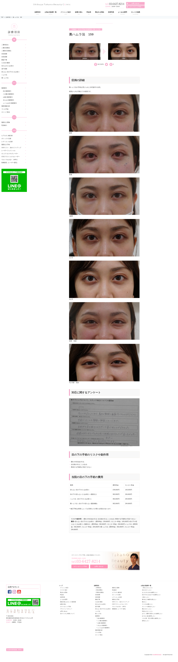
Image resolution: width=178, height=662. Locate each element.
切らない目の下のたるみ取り (10, 72)
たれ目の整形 (5, 63)
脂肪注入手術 (5, 144)
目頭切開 (4, 54)
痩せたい (144, 602)
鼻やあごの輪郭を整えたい (149, 599)
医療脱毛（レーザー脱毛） (9, 162)
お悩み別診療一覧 (146, 585)
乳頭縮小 (4, 125)
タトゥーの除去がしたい (148, 606)
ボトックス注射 (6, 138)
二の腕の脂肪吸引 (8, 94)
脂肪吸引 (4, 88)
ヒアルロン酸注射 (7, 135)
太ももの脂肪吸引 (8, 100)
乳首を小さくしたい (147, 611)
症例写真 (8, 17)
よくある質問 (63, 599)
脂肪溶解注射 (5, 106)
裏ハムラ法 (4, 78)
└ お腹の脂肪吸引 (101, 623)
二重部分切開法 (6, 51)
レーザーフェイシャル (8, 150)
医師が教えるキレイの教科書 (68, 602)
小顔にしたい (145, 597)
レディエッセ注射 (7, 141)
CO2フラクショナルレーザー (10, 156)
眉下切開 (4, 69)
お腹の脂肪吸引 (8, 97)
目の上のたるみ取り (7, 66)
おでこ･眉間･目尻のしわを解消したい (152, 613)
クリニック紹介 (64, 587)
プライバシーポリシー (66, 609)
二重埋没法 (4, 45)
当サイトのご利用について (67, 613)
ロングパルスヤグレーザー (9, 153)
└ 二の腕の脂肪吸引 (101, 620)
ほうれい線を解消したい (148, 616)
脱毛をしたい (145, 620)
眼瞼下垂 (4, 60)
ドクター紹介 (63, 590)
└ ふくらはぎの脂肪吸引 (103, 627)
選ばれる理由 (63, 592)
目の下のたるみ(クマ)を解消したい (151, 594)
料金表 (62, 594)
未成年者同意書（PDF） (14, 649)
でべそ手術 (4, 109)
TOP (2, 17)
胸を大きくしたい (147, 609)
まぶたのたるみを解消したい (150, 592)
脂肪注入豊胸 (5, 122)
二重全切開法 (5, 48)
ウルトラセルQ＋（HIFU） (9, 159)
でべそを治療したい (147, 604)
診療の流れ (63, 604)
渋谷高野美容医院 (157, 654)
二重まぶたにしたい (147, 587)
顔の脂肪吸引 (7, 91)
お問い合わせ (135, 3)
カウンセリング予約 (135, 6)
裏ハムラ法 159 (17, 17)
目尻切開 (4, 57)
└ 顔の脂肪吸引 (100, 618)
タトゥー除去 (5, 112)
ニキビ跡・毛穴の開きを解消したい (151, 618)
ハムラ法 (4, 75)
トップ (61, 585)
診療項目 (96, 585)
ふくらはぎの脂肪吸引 (10, 103)
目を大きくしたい (147, 590)
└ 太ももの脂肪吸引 (101, 625)
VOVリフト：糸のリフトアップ (11, 147)
